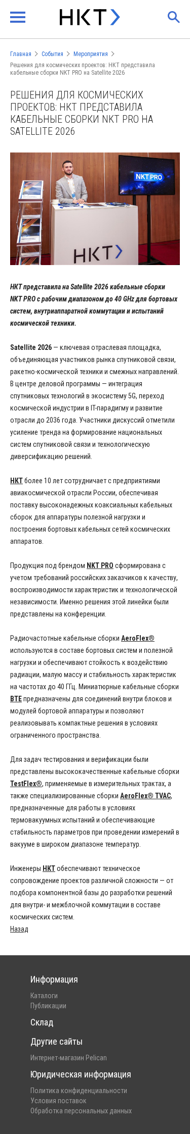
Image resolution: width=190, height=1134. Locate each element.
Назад (19, 929)
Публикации (48, 1005)
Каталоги (44, 995)
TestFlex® (26, 784)
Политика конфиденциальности (78, 1090)
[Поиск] (174, 17)
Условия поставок (58, 1100)
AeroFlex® (138, 638)
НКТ (49, 868)
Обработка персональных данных (81, 1110)
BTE (16, 699)
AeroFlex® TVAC (145, 796)
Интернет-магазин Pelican (68, 1057)
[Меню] (17, 17)
